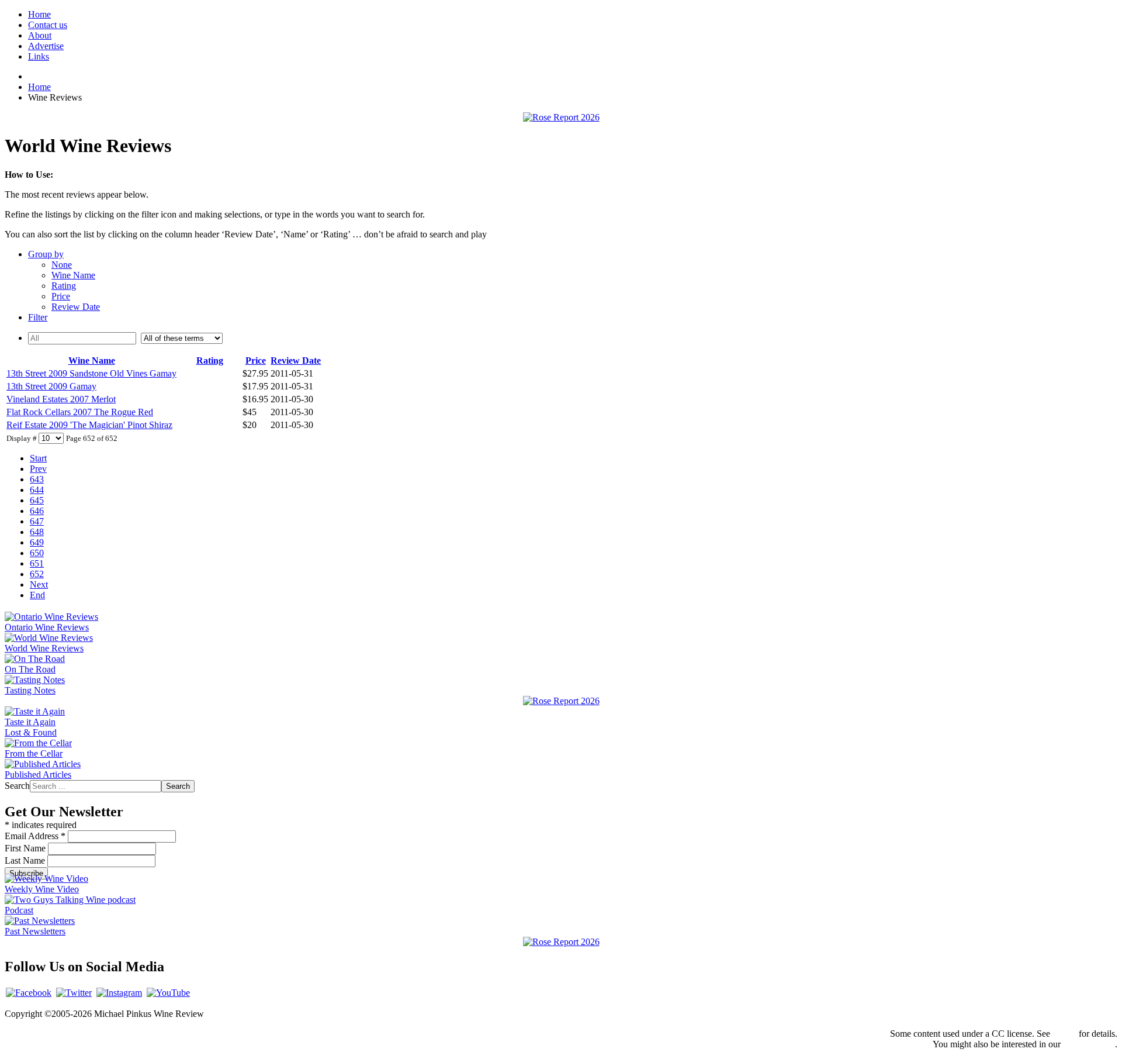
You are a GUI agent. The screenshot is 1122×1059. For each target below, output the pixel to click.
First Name (26, 848)
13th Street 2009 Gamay (51, 386)
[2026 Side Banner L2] (561, 701)
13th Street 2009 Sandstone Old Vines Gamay (91, 373)
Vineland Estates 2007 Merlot (61, 399)
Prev (38, 469)
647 (37, 521)
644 (37, 490)
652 (37, 574)
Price (60, 296)
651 (37, 563)
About (39, 35)
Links (38, 56)
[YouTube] (168, 993)
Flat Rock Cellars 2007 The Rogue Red (79, 412)
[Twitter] (74, 993)
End (37, 595)
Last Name (26, 860)
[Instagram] (119, 993)
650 (37, 553)
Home (39, 14)
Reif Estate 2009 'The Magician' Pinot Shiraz (89, 425)
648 (37, 532)
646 (37, 511)
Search (17, 786)
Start (38, 458)
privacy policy (1089, 1044)
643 (37, 479)
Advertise (46, 46)
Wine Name (73, 275)
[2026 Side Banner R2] (561, 942)
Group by (46, 254)
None (61, 265)
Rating (63, 286)
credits (1064, 1034)
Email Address (35, 836)
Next (39, 584)
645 (37, 500)
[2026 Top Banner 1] (561, 117)
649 (37, 542)
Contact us (47, 25)
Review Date (75, 307)
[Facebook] (29, 993)
